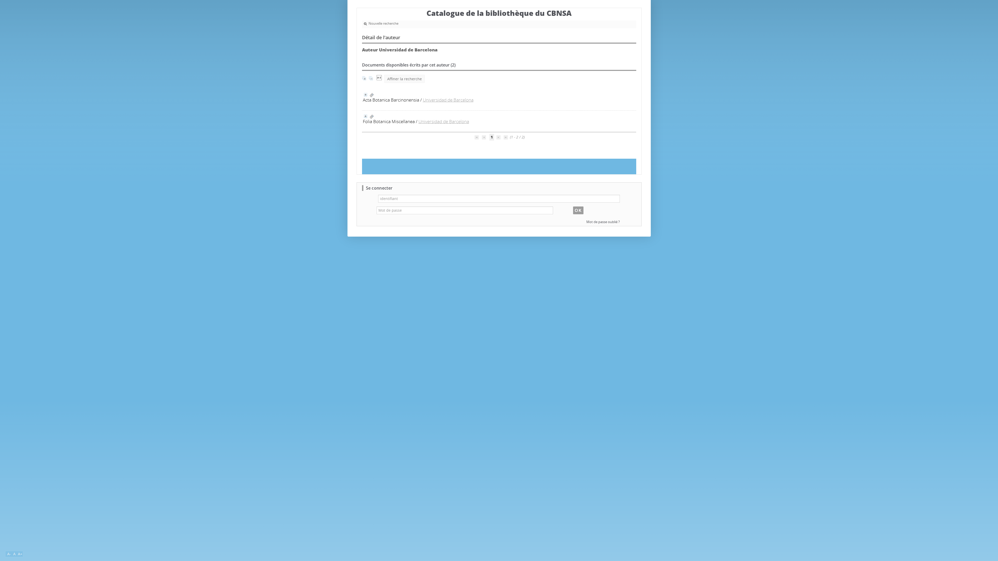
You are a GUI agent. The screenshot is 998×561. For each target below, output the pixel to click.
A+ (20, 553)
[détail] (365, 94)
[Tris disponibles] (379, 78)
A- (9, 553)
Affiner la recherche (404, 78)
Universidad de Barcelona (448, 100)
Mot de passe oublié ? (603, 222)
